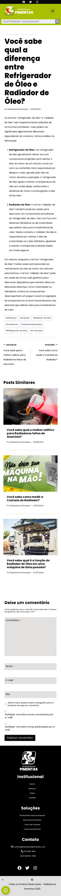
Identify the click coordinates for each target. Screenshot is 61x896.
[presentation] (30, 406)
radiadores (12, 324)
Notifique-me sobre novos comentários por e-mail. (29, 716)
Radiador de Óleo (42, 318)
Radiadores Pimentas (18, 109)
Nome (10, 666)
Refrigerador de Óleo (16, 330)
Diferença (11, 318)
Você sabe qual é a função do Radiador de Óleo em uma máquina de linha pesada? (28, 563)
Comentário (13, 620)
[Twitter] (30, 2)
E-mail (10, 680)
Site (8, 694)
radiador (25, 318)
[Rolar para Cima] (52, 884)
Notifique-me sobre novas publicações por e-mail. (30, 728)
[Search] (57, 21)
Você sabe (37, 330)
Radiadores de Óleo (28, 35)
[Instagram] (37, 2)
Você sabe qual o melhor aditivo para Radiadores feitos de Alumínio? (14, 355)
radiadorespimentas (31, 324)
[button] (52, 10)
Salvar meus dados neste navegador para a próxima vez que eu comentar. (31, 704)
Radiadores (10, 35)
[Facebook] (24, 2)
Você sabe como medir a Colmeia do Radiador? (47, 352)
